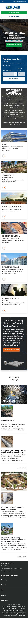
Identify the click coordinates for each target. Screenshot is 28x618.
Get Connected (13, 78)
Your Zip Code (20, 69)
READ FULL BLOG (21, 468)
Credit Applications (9, 610)
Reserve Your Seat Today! (14, 44)
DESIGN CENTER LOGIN (19, 1)
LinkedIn (14, 604)
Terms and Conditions (8, 608)
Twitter (16, 604)
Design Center (15, 12)
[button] (14, 580)
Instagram (19, 604)
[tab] (14, 580)
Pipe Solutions (5, 566)
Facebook (11, 604)
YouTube (9, 604)
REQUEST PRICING (15, 16)
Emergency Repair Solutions (9, 571)
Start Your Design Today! (11, 349)
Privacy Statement (20, 608)
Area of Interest (7, 70)
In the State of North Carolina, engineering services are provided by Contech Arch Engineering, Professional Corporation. (14, 613)
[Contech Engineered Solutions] (14, 8)
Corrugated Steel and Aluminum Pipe (11, 568)
